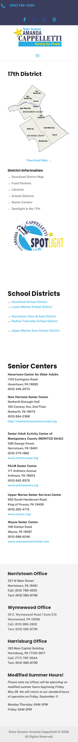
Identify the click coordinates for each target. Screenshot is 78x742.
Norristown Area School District (34, 316)
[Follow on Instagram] (34, 19)
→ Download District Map (26, 177)
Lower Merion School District (32, 307)
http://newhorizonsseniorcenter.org (32, 421)
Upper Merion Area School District (36, 330)
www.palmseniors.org (23, 485)
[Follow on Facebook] (24, 19)
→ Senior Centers (20, 202)
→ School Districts (21, 196)
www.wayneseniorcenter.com (28, 541)
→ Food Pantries (19, 183)
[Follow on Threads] (54, 19)
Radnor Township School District (35, 321)
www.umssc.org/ (19, 514)
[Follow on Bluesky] (44, 19)
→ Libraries (16, 189)
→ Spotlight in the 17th (24, 209)
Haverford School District (29, 302)
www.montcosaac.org (23, 458)
